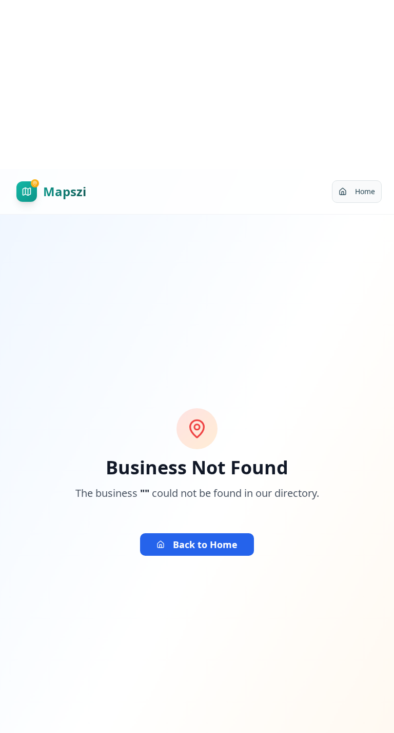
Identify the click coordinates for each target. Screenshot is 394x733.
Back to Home (205, 544)
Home (365, 191)
